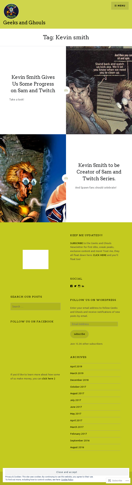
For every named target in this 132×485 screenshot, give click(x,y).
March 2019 (77, 373)
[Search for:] (35, 306)
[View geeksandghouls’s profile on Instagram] (79, 286)
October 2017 (78, 386)
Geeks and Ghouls (24, 22)
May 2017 (75, 413)
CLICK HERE (99, 255)
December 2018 (79, 380)
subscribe (79, 334)
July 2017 (75, 400)
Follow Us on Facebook (32, 321)
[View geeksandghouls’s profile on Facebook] (71, 286)
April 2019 (76, 366)
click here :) (48, 378)
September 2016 (80, 440)
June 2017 (76, 406)
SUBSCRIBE (77, 243)
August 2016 (77, 447)
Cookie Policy (67, 480)
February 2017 (78, 433)
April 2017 (76, 420)
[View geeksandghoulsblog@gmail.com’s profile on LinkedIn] (83, 286)
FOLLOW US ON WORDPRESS (93, 299)
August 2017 (77, 393)
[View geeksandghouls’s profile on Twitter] (75, 286)
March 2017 (77, 427)
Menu (121, 5)
